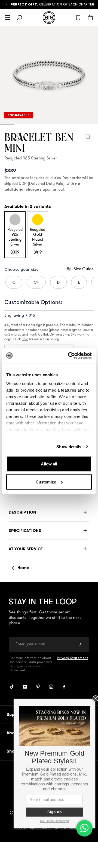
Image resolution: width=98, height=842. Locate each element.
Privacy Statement (72, 658)
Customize (46, 481)
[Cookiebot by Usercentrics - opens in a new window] (69, 355)
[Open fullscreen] (49, 75)
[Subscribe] (80, 644)
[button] (49, 512)
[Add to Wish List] (88, 137)
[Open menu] (7, 17)
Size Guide (84, 269)
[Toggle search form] (19, 17)
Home (23, 567)
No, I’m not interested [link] (54, 821)
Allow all (49, 464)
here (25, 339)
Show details (68, 446)
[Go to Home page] (49, 17)
